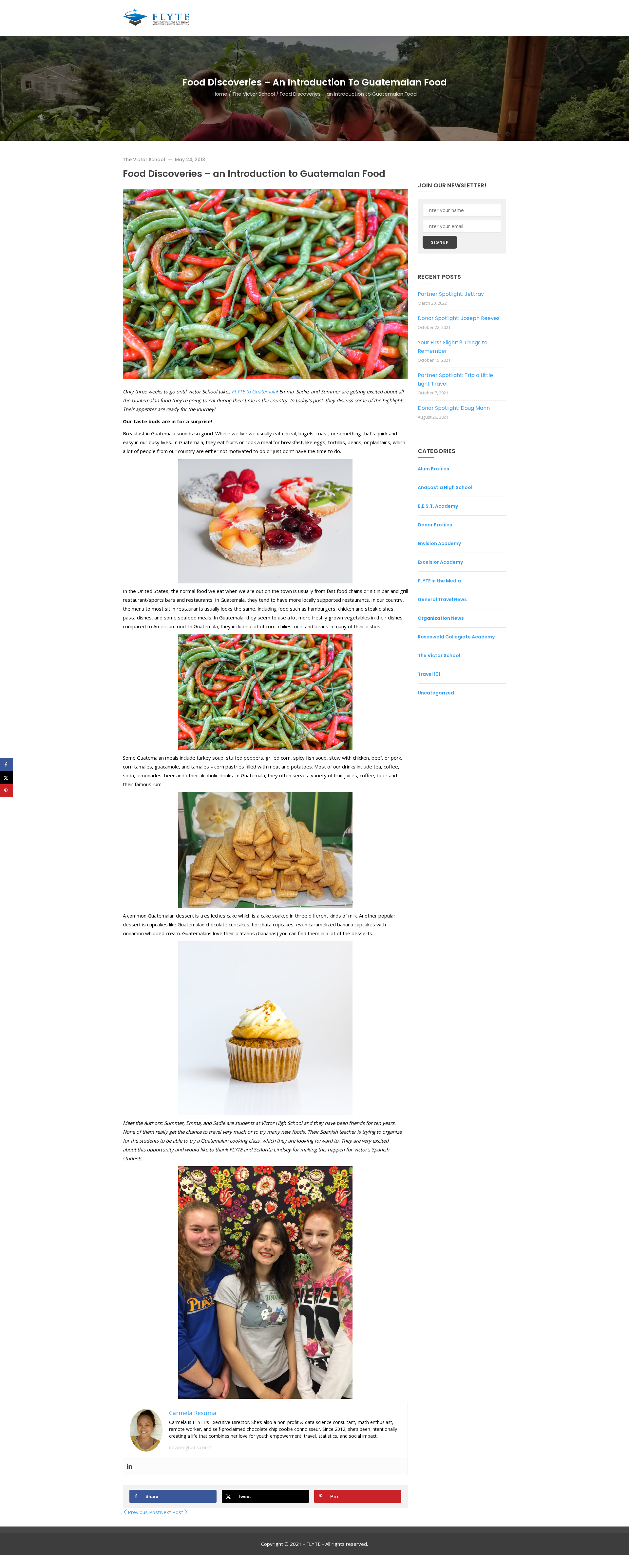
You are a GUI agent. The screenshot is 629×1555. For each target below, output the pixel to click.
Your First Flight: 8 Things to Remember (452, 347)
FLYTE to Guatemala (254, 391)
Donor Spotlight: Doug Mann (454, 408)
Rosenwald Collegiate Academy (456, 637)
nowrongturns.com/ (190, 1447)
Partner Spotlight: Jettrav (451, 294)
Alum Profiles (433, 468)
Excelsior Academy (440, 562)
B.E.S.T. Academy (438, 506)
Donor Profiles (435, 524)
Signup (440, 242)
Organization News (441, 618)
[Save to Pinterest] (6, 790)
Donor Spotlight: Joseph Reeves (459, 318)
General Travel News (442, 599)
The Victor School (253, 93)
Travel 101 (429, 674)
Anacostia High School (445, 487)
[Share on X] (6, 777)
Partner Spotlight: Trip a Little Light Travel (455, 379)
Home (220, 93)
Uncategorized (436, 693)
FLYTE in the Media (439, 581)
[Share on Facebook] (6, 764)
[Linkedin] (129, 1466)
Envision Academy (439, 543)
